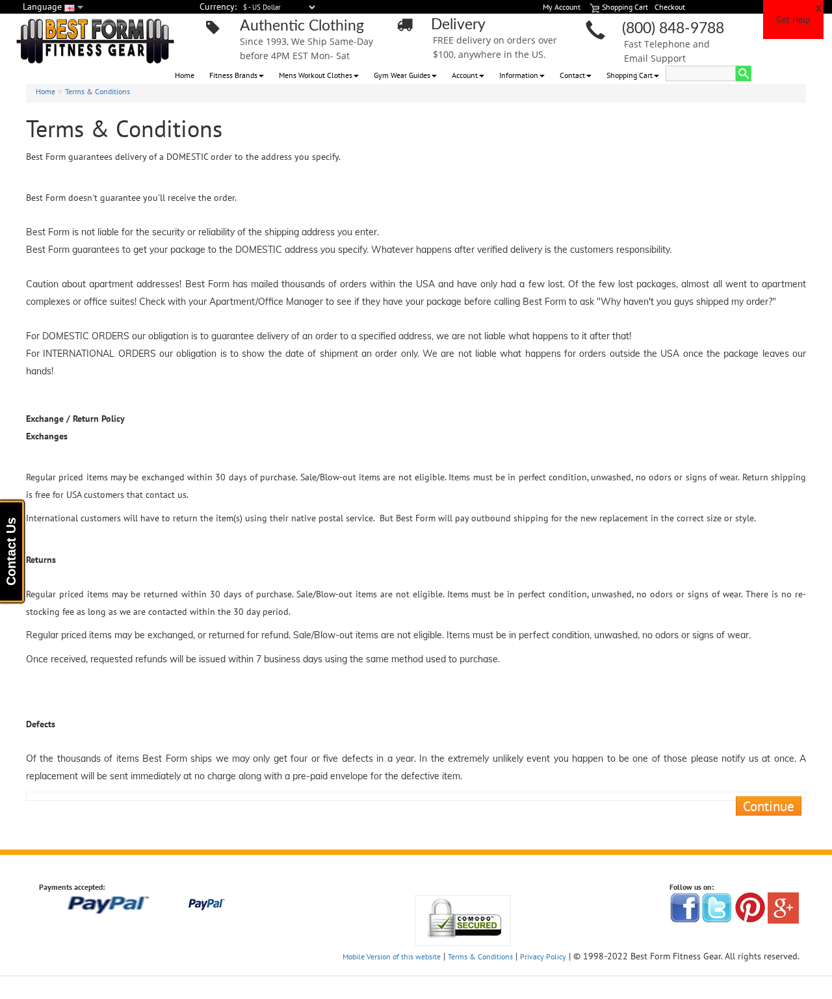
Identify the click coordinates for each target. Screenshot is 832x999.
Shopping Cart (629, 75)
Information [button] (518, 75)
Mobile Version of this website (392, 956)
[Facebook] (685, 907)
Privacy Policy (543, 956)
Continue (768, 806)
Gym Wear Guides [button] (402, 75)
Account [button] (465, 75)
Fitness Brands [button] (233, 75)
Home (184, 75)
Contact (572, 75)
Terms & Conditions (97, 91)
